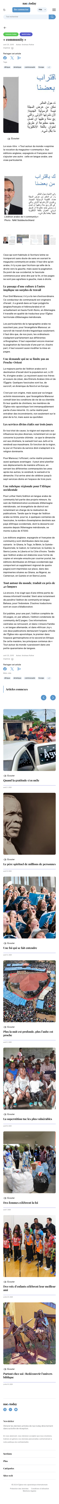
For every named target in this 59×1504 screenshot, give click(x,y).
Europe (41, 67)
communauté (30, 67)
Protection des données (19, 1489)
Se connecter (21, 10)
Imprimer (6, 48)
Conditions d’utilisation (40, 1489)
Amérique (17, 67)
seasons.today (10, 34)
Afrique (7, 67)
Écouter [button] (15, 139)
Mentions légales (29, 1491)
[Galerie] (30, 193)
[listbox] (42, 9)
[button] (9, 775)
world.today (26, 34)
